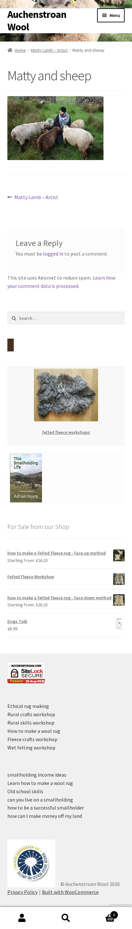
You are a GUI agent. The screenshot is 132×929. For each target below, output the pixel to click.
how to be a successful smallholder (45, 807)
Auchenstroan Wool (36, 20)
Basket (101, 912)
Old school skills (25, 791)
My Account (22, 918)
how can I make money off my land (44, 816)
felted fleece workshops (66, 432)
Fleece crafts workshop (32, 739)
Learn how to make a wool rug (40, 783)
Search (66, 918)
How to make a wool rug (33, 731)
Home (20, 50)
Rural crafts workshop (31, 714)
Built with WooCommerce (70, 892)
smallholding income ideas (36, 775)
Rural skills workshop (30, 722)
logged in (53, 253)
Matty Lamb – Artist (49, 50)
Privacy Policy (22, 892)
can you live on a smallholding (40, 799)
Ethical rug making (28, 706)
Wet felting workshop (31, 747)
